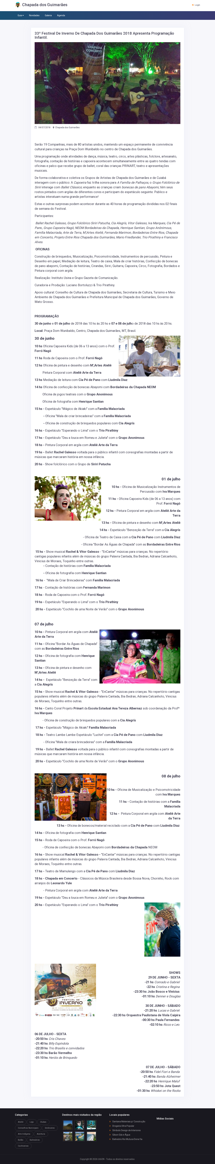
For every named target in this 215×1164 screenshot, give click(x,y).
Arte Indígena (24, 1134)
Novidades (34, 15)
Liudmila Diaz (117, 380)
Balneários (35, 1140)
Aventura (41, 1134)
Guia (20, 15)
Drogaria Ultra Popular (123, 1126)
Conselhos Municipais (28, 1128)
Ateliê (20, 1122)
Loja (32, 1122)
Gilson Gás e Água (121, 1134)
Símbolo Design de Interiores (126, 1130)
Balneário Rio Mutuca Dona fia (127, 1139)
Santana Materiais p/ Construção (128, 1121)
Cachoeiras (23, 1146)
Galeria (48, 15)
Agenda (61, 15)
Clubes (43, 1122)
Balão (20, 1140)
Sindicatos (50, 1128)
